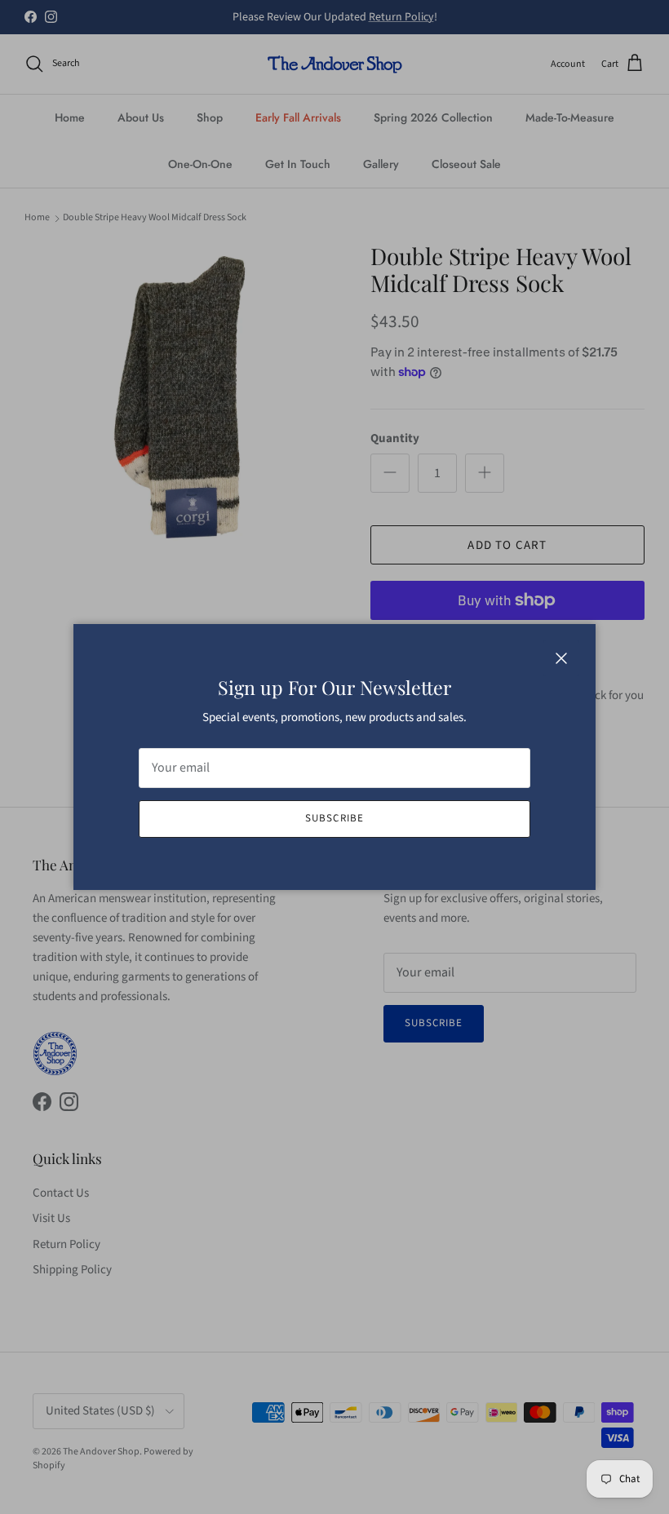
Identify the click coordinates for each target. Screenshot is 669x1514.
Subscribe (334, 818)
